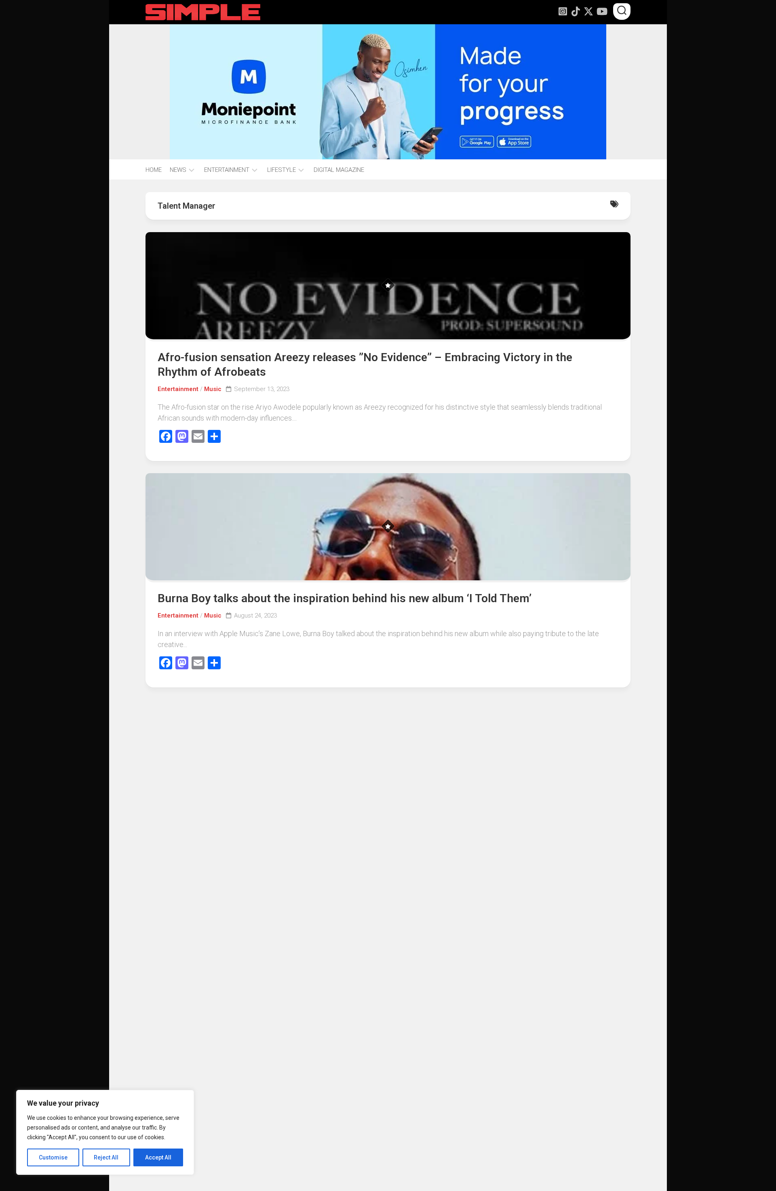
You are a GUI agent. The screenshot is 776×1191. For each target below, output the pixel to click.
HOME (154, 169)
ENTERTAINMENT (226, 169)
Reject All (106, 1157)
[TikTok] (575, 11)
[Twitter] (588, 11)
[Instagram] (562, 11)
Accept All (158, 1157)
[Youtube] (601, 11)
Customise (53, 1157)
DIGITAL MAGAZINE (339, 169)
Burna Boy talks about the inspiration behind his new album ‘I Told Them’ (344, 598)
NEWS (178, 169)
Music (212, 389)
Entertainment (178, 389)
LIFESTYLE (281, 169)
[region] (105, 1132)
